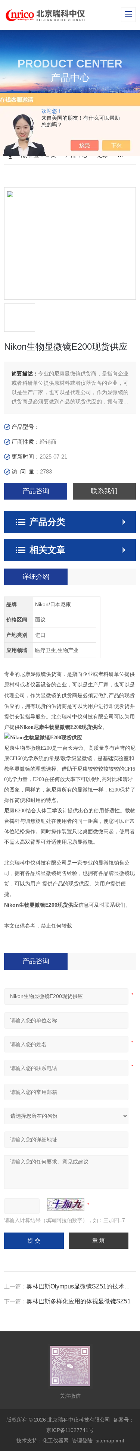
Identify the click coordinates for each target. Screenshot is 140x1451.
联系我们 (104, 491)
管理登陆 (82, 1441)
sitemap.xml (110, 1441)
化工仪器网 (56, 1441)
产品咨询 (35, 491)
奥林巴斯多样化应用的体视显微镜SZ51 (79, 1301)
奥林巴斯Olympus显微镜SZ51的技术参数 (81, 1286)
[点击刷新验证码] (65, 1204)
